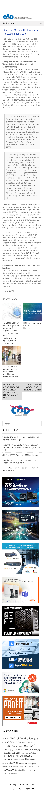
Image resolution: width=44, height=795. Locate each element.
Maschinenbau (6, 764)
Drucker (17, 752)
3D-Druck (14, 738)
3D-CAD (7, 739)
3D (3, 739)
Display (5, 753)
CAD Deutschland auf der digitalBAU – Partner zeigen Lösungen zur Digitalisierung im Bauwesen (11, 391)
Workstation (13, 773)
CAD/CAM (5, 750)
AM (27, 742)
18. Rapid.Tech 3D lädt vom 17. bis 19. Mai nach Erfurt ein (32, 387)
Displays (11, 753)
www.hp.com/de (8, 291)
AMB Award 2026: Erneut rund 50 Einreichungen (20, 455)
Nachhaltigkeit (30, 763)
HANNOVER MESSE (23, 755)
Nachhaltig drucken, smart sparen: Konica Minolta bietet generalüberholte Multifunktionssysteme (10, 371)
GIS (13, 756)
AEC (23, 741)
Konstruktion (31, 759)
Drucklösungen (26, 753)
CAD (32, 745)
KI (26, 759)
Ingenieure (15, 759)
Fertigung (33, 753)
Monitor (21, 764)
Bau (13, 746)
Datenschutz (29, 788)
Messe (14, 763)
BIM (24, 746)
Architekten (31, 742)
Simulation (36, 766)
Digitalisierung (33, 749)
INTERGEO (21, 759)
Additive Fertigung (29, 738)
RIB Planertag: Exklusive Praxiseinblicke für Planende (32, 325)
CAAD (27, 746)
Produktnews (27, 767)
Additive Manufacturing (11, 742)
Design (11, 750)
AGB (20, 788)
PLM (10, 766)
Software (8, 770)
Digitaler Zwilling (20, 750)
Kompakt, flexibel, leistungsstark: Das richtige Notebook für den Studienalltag (19, 461)
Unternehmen (28, 770)
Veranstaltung (6, 773)
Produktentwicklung (18, 767)
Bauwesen (18, 746)
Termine (18, 770)
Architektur (6, 746)
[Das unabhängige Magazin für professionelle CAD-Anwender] (22, 10)
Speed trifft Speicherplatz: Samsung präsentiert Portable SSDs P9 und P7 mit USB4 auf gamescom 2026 (21, 447)
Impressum (13, 789)
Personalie (5, 767)
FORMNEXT (7, 755)
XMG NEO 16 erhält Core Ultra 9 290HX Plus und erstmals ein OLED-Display (20, 438)
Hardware (7, 759)
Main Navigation (8, 23)
